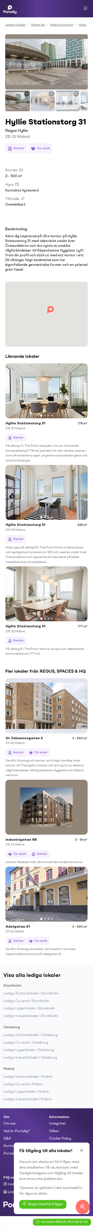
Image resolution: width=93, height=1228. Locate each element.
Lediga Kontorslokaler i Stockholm (31, 993)
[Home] (9, 8)
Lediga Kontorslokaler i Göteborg (30, 1035)
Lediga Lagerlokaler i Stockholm (29, 1008)
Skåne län (38, 24)
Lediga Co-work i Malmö (23, 1084)
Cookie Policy (60, 1138)
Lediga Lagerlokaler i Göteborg (28, 1050)
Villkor (54, 1131)
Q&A (7, 1138)
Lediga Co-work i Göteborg (25, 1043)
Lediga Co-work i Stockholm (26, 1001)
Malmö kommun (61, 24)
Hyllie (82, 24)
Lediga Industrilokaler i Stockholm (30, 1016)
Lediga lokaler (15, 24)
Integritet (57, 1123)
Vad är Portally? (16, 1131)
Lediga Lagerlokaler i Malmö (26, 1092)
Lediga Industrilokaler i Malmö (27, 1099)
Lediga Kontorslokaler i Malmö (28, 1077)
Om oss (9, 1123)
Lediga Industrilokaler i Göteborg (30, 1058)
